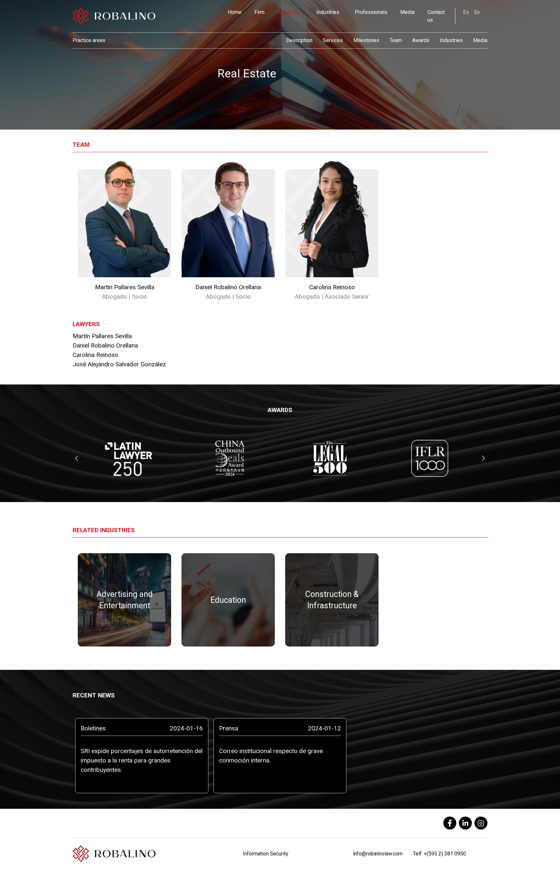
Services (333, 40)
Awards (420, 40)
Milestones (366, 40)
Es (466, 12)
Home (234, 12)
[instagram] (480, 823)
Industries (327, 12)
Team (396, 40)
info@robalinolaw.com (377, 854)
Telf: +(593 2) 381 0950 (439, 854)
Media (407, 12)
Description (299, 40)
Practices (288, 12)
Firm (259, 12)
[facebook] (449, 823)
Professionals (371, 12)
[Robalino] (114, 16)
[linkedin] (465, 823)
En (477, 12)
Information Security (265, 854)
